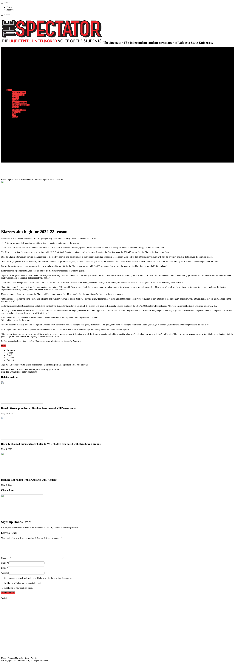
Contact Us (17, 151)
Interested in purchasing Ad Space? (27, 161)
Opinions (10, 63)
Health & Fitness (19, 92)
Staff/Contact (12, 149)
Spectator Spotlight (20, 88)
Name (4, 563)
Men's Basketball (22, 179)
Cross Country (18, 95)
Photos (9, 137)
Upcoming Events (14, 146)
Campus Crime (18, 56)
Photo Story (17, 141)
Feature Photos (18, 139)
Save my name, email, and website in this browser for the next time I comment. (38, 578)
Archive (10, 10)
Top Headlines (55, 238)
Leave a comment (78, 238)
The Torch (11, 144)
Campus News (18, 80)
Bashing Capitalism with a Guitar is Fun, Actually (29, 479)
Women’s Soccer (19, 110)
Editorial (15, 65)
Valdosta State (78, 365)
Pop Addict (17, 127)
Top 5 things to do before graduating (19, 372)
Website (4, 573)
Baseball (15, 100)
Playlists (15, 134)
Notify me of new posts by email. (18, 588)
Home (9, 7)
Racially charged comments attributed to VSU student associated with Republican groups (51, 443)
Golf (14, 114)
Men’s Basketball (19, 102)
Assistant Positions (20, 156)
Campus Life (12, 75)
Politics (15, 58)
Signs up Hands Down (16, 522)
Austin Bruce (25, 365)
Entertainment (12, 119)
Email (4, 568)
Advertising (24, 658)
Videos (15, 132)
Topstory (66, 238)
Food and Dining (19, 83)
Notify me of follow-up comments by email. (23, 583)
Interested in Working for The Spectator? (29, 159)
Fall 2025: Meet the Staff (22, 154)
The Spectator (65, 365)
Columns (16, 70)
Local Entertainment (20, 129)
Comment (6, 558)
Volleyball (16, 112)
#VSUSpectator (12, 365)
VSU (86, 365)
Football (15, 97)
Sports (9, 90)
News (9, 53)
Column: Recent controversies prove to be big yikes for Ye (30, 369)
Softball (15, 107)
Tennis (15, 117)
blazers (35, 365)
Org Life (15, 85)
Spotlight (44, 238)
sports (55, 365)
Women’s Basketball (21, 105)
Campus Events (18, 78)
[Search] (2, 3)
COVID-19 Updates (21, 61)
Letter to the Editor (20, 73)
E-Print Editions (13, 51)
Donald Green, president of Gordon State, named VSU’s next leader (39, 408)
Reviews (15, 124)
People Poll (17, 68)
